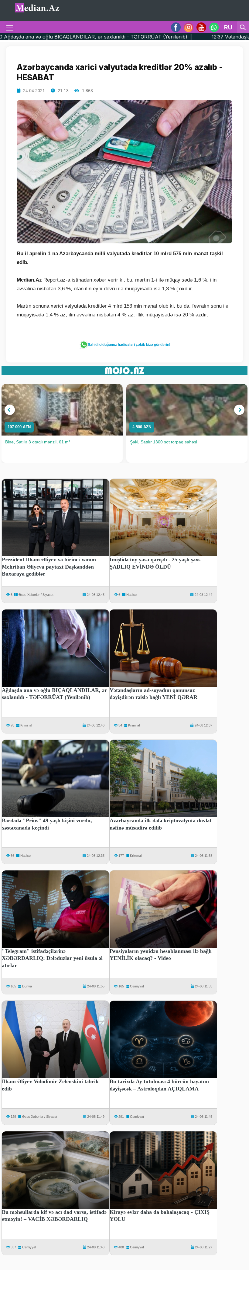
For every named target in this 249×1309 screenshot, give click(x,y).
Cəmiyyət (137, 986)
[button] (10, 410)
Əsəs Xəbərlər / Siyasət (36, 594)
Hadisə (131, 594)
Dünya (27, 986)
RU (228, 27)
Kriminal (26, 725)
